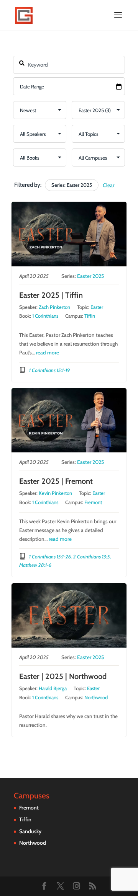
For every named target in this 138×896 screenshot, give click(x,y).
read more (47, 352)
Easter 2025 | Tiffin (51, 295)
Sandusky (30, 831)
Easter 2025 (90, 276)
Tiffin (89, 316)
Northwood (96, 697)
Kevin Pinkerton (55, 493)
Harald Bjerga (53, 688)
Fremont (93, 502)
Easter (96, 307)
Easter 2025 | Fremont (56, 481)
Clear (109, 185)
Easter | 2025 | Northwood (63, 676)
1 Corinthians (45, 316)
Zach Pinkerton (54, 307)
